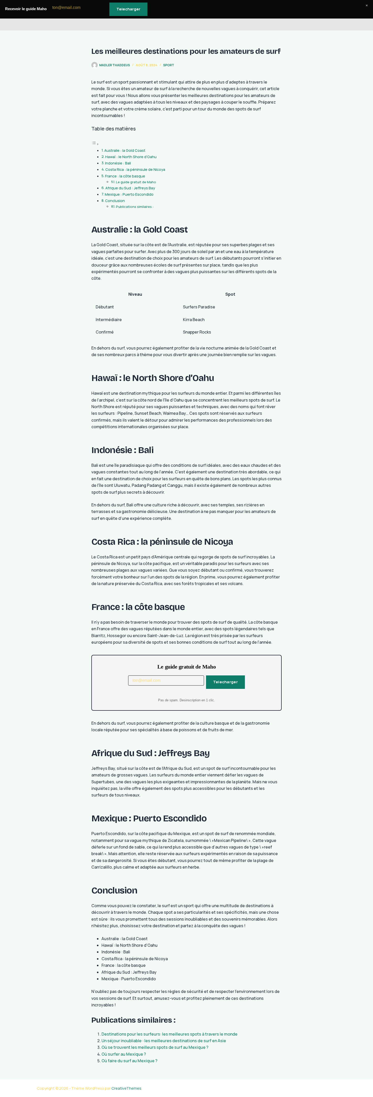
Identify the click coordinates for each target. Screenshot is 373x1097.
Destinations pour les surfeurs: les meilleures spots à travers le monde (169, 1034)
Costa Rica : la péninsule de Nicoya (135, 169)
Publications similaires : (135, 206)
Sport (168, 65)
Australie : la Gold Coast (124, 150)
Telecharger (225, 682)
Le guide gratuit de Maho (136, 182)
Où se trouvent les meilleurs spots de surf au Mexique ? (154, 1047)
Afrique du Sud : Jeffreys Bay (130, 188)
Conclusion (115, 200)
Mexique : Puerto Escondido (129, 194)
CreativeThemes (126, 1088)
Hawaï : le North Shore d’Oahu (131, 156)
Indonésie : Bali (118, 163)
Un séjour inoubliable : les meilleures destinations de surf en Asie (163, 1040)
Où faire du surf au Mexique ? (129, 1060)
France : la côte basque (125, 176)
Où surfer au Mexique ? (123, 1054)
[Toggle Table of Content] (95, 144)
